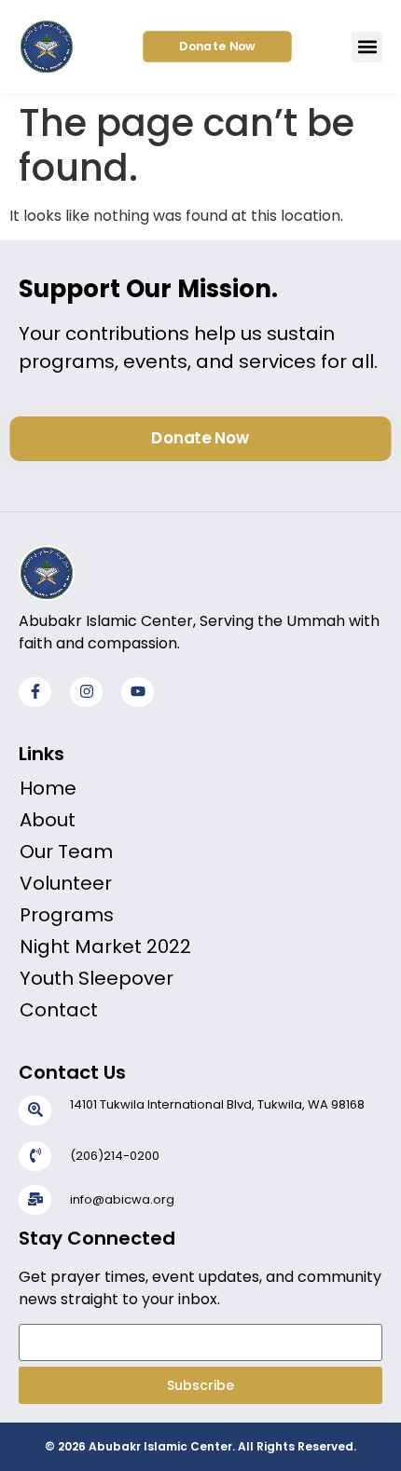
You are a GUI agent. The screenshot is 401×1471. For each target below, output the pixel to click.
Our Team (66, 851)
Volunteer (66, 883)
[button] (367, 47)
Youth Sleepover (96, 978)
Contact (59, 1010)
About (48, 820)
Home (48, 788)
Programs (67, 915)
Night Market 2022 (105, 946)
